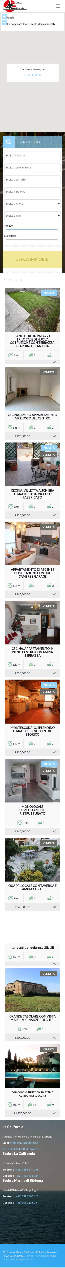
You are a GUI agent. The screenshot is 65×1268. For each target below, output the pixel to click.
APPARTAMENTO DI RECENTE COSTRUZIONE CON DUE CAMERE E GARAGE (32, 573)
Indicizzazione (10, 1259)
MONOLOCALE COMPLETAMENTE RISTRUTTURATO (32, 810)
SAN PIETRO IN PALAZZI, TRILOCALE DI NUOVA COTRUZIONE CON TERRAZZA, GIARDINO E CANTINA (32, 341)
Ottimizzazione (44, 1255)
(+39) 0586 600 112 (26, 1196)
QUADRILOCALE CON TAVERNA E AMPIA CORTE (32, 887)
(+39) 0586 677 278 (26, 1169)
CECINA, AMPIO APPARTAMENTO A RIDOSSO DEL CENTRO (32, 416)
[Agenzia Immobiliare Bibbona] (22, 6)
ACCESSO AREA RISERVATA (20, 1148)
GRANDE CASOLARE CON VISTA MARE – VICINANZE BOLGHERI (32, 1018)
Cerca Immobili (33, 259)
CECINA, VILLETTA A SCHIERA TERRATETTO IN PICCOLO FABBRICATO (32, 494)
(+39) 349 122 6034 (26, 1175)
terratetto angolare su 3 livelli (32, 947)
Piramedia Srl (28, 1259)
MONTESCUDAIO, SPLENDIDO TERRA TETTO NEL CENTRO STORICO (32, 731)
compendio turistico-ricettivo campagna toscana (32, 1093)
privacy (30, 1255)
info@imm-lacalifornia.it (23, 1142)
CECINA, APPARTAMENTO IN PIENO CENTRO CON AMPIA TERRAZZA (33, 652)
